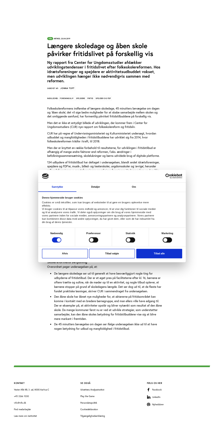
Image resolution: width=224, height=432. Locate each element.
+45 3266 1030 (21, 396)
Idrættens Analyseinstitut (92, 389)
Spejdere (80, 98)
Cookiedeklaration (89, 409)
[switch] (93, 240)
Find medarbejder (22, 409)
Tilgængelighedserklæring (92, 415)
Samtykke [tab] (57, 187)
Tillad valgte (112, 253)
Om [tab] (134, 187)
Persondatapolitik (88, 402)
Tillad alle (159, 253)
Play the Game (87, 396)
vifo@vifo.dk (20, 402)
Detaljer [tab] (95, 187)
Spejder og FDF (103, 98)
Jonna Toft (67, 88)
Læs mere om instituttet (25, 415)
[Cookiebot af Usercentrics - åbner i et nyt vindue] (167, 176)
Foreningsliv (67, 98)
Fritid (90, 98)
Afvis (65, 253)
